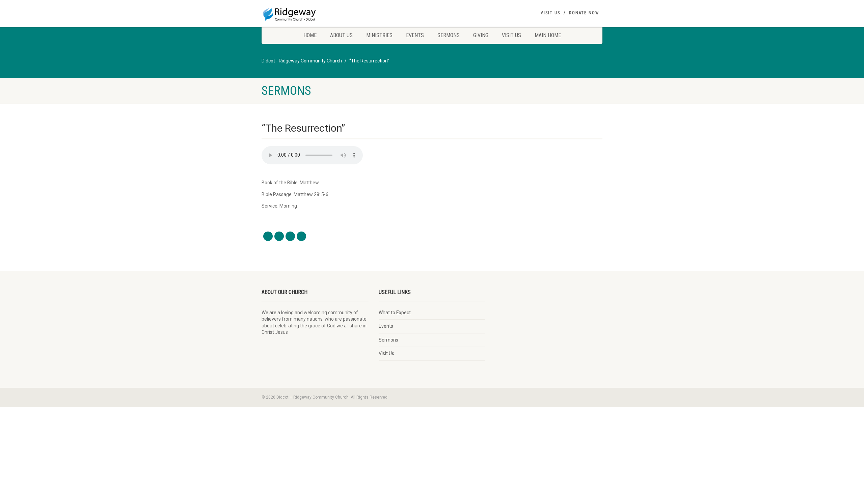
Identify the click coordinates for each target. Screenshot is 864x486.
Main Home (548, 35)
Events (415, 35)
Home (310, 35)
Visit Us (550, 12)
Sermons (448, 35)
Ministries (379, 35)
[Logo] (315, 13)
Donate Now (584, 12)
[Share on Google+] (290, 236)
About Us (341, 35)
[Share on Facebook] (268, 236)
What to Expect (395, 312)
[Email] (301, 236)
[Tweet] (279, 236)
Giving (480, 35)
